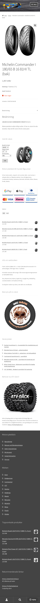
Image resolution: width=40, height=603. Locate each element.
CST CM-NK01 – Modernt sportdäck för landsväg (18, 369)
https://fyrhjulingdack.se (15, 425)
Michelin (7, 503)
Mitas (6, 507)
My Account (8, 452)
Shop (9, 15)
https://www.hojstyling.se (10, 579)
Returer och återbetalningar (14, 445)
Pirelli (6, 510)
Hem (5, 15)
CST (6, 485)
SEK (4, 213)
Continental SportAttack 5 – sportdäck (15, 356)
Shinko (7, 514)
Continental (8, 482)
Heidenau (8, 493)
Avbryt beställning (10, 449)
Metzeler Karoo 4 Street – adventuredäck (16, 350)
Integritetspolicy (10, 456)
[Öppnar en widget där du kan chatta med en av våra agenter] (32, 599)
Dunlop (7, 489)
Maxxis (7, 496)
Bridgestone (8, 478)
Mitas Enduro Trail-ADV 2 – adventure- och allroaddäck (20, 353)
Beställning (8, 442)
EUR (7, 213)
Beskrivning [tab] (6, 110)
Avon (6, 475)
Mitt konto (6, 600)
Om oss (7, 459)
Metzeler (7, 500)
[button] (35, 25)
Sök (20, 600)
